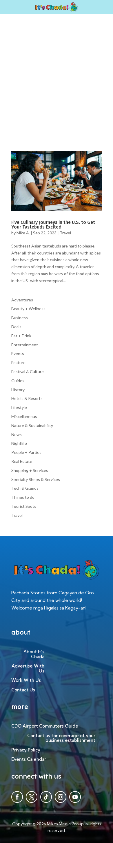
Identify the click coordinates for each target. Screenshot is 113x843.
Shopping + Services (29, 470)
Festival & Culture (27, 371)
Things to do (22, 497)
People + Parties (26, 452)
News (16, 434)
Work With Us (26, 680)
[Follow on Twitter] (31, 797)
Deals (16, 326)
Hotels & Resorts (27, 398)
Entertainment (24, 344)
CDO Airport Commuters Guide (44, 726)
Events (17, 353)
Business (19, 317)
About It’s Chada (33, 654)
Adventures (22, 299)
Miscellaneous (24, 416)
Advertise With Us (28, 669)
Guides (17, 380)
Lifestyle (19, 407)
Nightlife (19, 443)
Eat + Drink (21, 335)
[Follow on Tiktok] (46, 797)
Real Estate (21, 461)
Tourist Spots (23, 506)
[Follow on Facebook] (17, 797)
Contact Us (23, 690)
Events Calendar (28, 759)
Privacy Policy (25, 750)
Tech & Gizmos (25, 488)
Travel (65, 232)
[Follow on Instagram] (60, 797)
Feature (18, 362)
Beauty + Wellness (28, 308)
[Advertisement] (56, 74)
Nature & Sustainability (32, 425)
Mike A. (23, 232)
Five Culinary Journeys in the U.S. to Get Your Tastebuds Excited (53, 224)
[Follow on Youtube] (75, 797)
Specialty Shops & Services (35, 479)
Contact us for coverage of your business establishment (61, 738)
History (18, 389)
